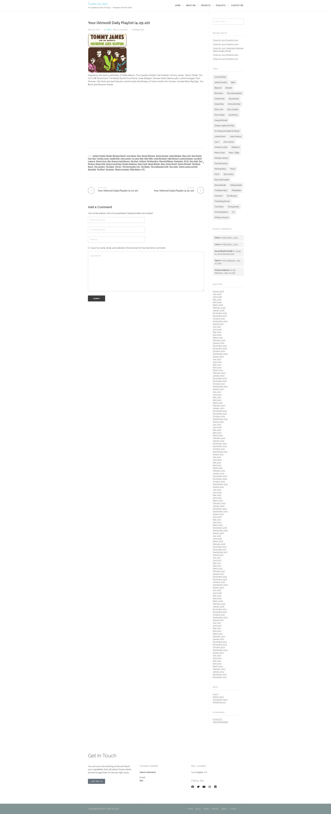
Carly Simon (131, 156)
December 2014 (220, 642)
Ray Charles (228, 174)
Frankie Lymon (103, 159)
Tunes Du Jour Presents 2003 (225, 55)
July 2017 (217, 558)
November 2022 (220, 414)
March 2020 (218, 501)
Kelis (142, 159)
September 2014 (220, 650)
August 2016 (218, 587)
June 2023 (217, 395)
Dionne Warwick (148, 156)
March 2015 (218, 634)
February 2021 (219, 471)
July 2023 (217, 392)
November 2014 (220, 644)
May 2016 (217, 596)
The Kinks (219, 196)
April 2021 (217, 465)
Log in (215, 694)
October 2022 (219, 416)
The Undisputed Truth (159, 167)
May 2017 (217, 563)
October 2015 (219, 615)
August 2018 (218, 533)
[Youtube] (204, 787)
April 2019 (217, 522)
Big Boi (109, 156)
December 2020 (220, 476)
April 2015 (217, 631)
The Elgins (110, 167)
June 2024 (217, 362)
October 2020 (219, 481)
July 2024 (217, 359)
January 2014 (218, 672)
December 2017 (220, 547)
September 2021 (220, 452)
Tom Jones (173, 167)
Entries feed (218, 697)
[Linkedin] (215, 787)
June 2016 (217, 593)
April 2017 (217, 566)
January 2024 (218, 376)
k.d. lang (135, 159)
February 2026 (219, 308)
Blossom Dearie (119, 156)
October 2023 (219, 384)
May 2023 (217, 397)
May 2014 (217, 661)
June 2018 (217, 539)
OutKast (142, 161)
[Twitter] (198, 787)
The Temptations (221, 212)
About (198, 809)
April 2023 (217, 400)
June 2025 (217, 329)
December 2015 (220, 609)
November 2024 (220, 348)
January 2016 (218, 606)
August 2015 (218, 620)
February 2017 (219, 571)
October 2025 (219, 318)
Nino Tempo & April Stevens (118, 161)
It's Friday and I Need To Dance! (227, 131)
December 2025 (220, 313)
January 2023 (218, 408)
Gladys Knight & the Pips (224, 126)
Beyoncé (218, 88)
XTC (143, 169)
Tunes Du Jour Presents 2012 (225, 40)
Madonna (235, 147)
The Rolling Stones (222, 201)
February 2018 (219, 544)
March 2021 (218, 468)
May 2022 (217, 430)
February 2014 (219, 669)
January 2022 (218, 441)
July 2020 (217, 490)
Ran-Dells (194, 161)
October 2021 (219, 449)
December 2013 (220, 674)
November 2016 (220, 579)
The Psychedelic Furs (131, 167)
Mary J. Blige (234, 153)
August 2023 (218, 389)
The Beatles (236, 190)
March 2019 (218, 525)
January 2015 (218, 639)
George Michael (221, 120)
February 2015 (219, 636)
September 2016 (220, 585)
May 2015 (217, 628)
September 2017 (220, 552)
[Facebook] (192, 787)
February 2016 (219, 604)
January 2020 (218, 506)
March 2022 (218, 435)
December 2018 (220, 528)
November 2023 (220, 381)
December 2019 (220, 509)
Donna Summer (162, 156)
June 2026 (217, 297)
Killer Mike (148, 159)
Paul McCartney (221, 163)
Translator (110, 169)
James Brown (220, 136)
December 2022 (220, 411)
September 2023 (220, 386)
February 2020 (219, 503)
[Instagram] (209, 787)
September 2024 (220, 354)
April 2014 (217, 664)
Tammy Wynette (184, 164)
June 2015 (217, 625)
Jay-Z (217, 142)
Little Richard (173, 159)
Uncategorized (137, 30)
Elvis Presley (197, 156)
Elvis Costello (232, 109)
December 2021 (220, 443)
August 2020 (218, 487)
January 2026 (218, 310)
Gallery (224, 809)
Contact (233, 809)
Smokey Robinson (129, 164)
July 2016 (217, 590)
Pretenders (178, 161)
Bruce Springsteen (234, 93)
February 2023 (219, 405)
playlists (217, 719)
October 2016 (219, 582)
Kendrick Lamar (221, 147)
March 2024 (218, 370)
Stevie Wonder (154, 164)
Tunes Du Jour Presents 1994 (225, 44)
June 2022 (217, 427)
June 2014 (217, 658)
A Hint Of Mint (220, 77)
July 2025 (217, 327)
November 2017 (220, 549)
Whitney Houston (222, 217)
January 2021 (218, 473)
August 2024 (218, 357)
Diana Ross (219, 104)
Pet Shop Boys (152, 161)
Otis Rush (134, 161)
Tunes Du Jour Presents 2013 (225, 59)
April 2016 (217, 598)
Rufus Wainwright (222, 180)
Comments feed (220, 700)
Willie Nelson (135, 169)
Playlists (215, 809)
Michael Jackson (221, 158)
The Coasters (99, 167)
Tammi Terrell (171, 164)
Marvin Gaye (101, 161)
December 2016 (220, 577)
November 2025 (220, 316)
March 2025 (218, 337)
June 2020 (217, 492)
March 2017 (218, 568)
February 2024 (219, 373)
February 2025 (219, 340)
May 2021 (217, 462)
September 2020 (220, 484)
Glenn (109, 30)
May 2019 (217, 520)
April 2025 (217, 335)
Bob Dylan (219, 93)
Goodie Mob (115, 159)
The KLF (118, 167)
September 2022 (220, 419)
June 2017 (217, 560)
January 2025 (218, 343)
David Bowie (234, 99)
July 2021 (217, 457)
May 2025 (217, 332)
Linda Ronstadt (160, 159)
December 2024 (220, 346)
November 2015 (220, 612)
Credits (206, 809)
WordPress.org (219, 702)
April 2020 (217, 498)
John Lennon (125, 159)
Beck (233, 82)
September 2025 (220, 321)
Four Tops (92, 159)
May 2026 (217, 299)
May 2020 (217, 495)
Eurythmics (233, 115)
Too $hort (101, 169)
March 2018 (218, 541)
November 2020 (220, 479)
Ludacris (91, 161)
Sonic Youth (142, 164)
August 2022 (218, 422)
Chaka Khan (220, 99)
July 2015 (217, 623)
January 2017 (218, 574)
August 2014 (218, 653)
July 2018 (217, 536)
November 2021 (220, 446)
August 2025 (218, 324)
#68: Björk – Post (230, 238)
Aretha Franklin (99, 156)
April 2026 (217, 302)
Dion (139, 156)
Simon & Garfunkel (114, 164)
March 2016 (218, 601)
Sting (163, 164)
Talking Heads (236, 185)
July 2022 (217, 424)
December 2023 (220, 378)
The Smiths (219, 207)
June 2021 (217, 460)
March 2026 (218, 305)
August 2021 (218, 454)
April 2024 (217, 367)
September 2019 (220, 511)
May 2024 (217, 365)
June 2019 (217, 517)
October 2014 (219, 647)
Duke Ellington (175, 156)
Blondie (229, 88)
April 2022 (217, 433)
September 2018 (220, 530)
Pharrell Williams (166, 161)
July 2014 (217, 655)
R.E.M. (186, 161)
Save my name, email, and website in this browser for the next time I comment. (128, 248)
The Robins (145, 167)
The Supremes (233, 207)
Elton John (186, 156)
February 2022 (219, 438)
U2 (233, 212)
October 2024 (219, 351)
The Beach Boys (221, 190)
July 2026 (217, 294)
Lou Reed (198, 159)
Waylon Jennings (122, 169)
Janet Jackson (236, 136)
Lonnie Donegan (186, 159)
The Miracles (232, 196)
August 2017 (218, 555)
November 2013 (220, 677)
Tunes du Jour (98, 4)
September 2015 (220, 617)
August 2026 (218, 291)
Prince (232, 169)
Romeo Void (100, 164)
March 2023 (218, 403)
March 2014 (218, 666)
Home (190, 809)
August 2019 (218, 514)
